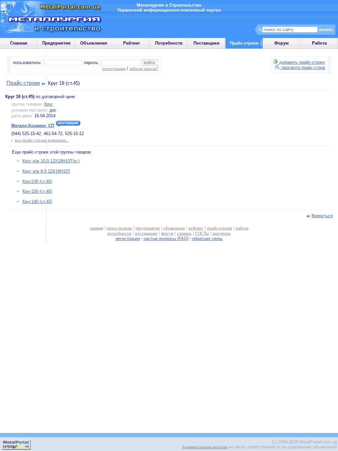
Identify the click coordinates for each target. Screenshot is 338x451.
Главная (18, 43)
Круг (48, 104)
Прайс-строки (23, 83)
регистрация (113, 68)
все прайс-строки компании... (42, 140)
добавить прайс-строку (301, 62)
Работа (319, 43)
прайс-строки (219, 228)
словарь (184, 233)
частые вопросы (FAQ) (166, 238)
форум (167, 233)
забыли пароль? (143, 68)
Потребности (169, 43)
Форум (281, 43)
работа (242, 228)
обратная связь (207, 238)
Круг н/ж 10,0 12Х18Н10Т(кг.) (51, 160)
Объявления (93, 43)
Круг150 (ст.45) (37, 191)
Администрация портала (204, 446)
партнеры (222, 233)
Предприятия (56, 43)
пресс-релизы (119, 228)
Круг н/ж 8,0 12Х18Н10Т (46, 171)
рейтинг (195, 228)
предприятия (148, 228)
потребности (119, 233)
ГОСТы (202, 233)
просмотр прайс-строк (302, 67)
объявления (174, 228)
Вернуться (322, 215)
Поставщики (206, 43)
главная (96, 228)
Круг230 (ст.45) (37, 181)
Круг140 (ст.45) (37, 201)
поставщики (146, 233)
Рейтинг (131, 43)
